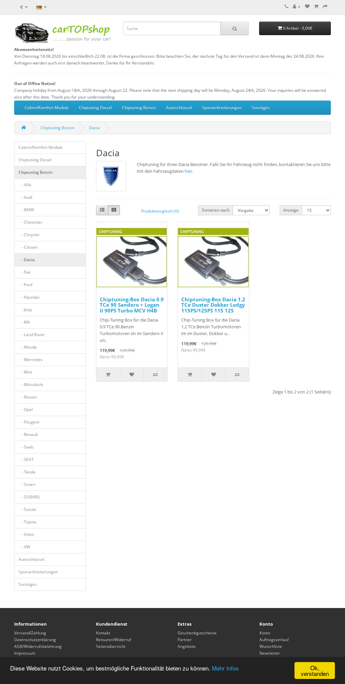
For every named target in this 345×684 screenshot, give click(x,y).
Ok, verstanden (315, 670)
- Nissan (28, 397)
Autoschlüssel (179, 107)
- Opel (26, 409)
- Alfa (25, 185)
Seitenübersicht (110, 646)
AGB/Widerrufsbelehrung (38, 646)
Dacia (94, 128)
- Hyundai (29, 297)
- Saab (26, 447)
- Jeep (25, 309)
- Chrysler (29, 235)
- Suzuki (27, 509)
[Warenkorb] (316, 6)
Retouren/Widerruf (113, 639)
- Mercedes (31, 359)
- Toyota (27, 522)
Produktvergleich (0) (160, 211)
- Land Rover (32, 334)
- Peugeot (29, 422)
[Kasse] (325, 6)
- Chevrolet (30, 222)
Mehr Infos (225, 668)
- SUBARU (29, 497)
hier (188, 171)
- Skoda (27, 472)
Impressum (24, 653)
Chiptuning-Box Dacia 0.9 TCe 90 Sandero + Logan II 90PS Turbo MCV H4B (132, 305)
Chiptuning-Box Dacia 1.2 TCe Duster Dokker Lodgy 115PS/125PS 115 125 (213, 305)
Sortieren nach (215, 210)
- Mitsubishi (31, 384)
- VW (24, 547)
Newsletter (269, 653)
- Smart (27, 484)
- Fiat (25, 272)
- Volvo (26, 534)
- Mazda (28, 347)
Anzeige (291, 210)
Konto (264, 633)
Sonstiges (261, 107)
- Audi (25, 197)
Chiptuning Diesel (95, 107)
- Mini (25, 372)
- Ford (25, 285)
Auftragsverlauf (274, 639)
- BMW (26, 210)
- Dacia (27, 260)
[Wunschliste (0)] (307, 6)
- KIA (24, 322)
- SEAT (26, 459)
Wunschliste (270, 646)
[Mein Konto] (297, 6)
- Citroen (28, 247)
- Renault (28, 434)
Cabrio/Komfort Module (47, 107)
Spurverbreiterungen (222, 107)
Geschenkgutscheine (197, 633)
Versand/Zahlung (30, 633)
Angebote (187, 646)
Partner (185, 639)
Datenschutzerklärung (35, 639)
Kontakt (103, 633)
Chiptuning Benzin (139, 107)
